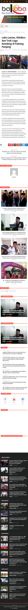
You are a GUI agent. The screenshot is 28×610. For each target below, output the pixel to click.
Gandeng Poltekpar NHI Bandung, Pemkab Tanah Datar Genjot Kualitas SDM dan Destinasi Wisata (18, 493)
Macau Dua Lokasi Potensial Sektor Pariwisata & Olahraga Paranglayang (16, 580)
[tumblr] (15, 145)
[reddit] (18, 145)
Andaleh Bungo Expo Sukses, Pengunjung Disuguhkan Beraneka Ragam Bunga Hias (17, 505)
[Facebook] (1, 1)
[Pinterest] (7, 1)
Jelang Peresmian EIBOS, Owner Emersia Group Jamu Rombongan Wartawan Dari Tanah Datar (17, 553)
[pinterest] (9, 145)
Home (1, 31)
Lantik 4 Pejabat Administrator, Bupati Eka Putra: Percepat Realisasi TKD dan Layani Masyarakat (13, 311)
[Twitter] (4, 1)
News (18, 49)
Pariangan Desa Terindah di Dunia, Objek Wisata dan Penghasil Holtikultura (18, 588)
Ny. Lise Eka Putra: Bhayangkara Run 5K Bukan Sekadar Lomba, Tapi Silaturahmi (18, 486)
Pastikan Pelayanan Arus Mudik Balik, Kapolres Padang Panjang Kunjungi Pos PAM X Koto (14, 158)
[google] (12, 145)
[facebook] (26, 145)
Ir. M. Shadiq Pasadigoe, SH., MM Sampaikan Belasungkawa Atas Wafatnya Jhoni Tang (17, 538)
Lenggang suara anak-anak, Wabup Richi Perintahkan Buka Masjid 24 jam (18, 519)
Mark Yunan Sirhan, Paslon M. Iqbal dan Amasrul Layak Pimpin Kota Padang (18, 545)
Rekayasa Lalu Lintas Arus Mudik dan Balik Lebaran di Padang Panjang (14, 151)
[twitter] (23, 145)
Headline (6, 31)
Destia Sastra (12, 565)
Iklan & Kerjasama (8, 606)
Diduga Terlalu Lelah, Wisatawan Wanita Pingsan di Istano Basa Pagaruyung (17, 595)
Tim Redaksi (15, 608)
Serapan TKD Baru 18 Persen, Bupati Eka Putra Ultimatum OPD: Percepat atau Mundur (18, 462)
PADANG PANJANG (23, 49)
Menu (6, 26)
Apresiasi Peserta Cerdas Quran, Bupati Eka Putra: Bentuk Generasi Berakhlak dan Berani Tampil (18, 478)
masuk (6, 291)
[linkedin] (21, 145)
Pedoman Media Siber (19, 606)
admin (2, 49)
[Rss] (13, 1)
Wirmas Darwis (12, 508)
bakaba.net (15, 605)
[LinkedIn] (10, 1)
